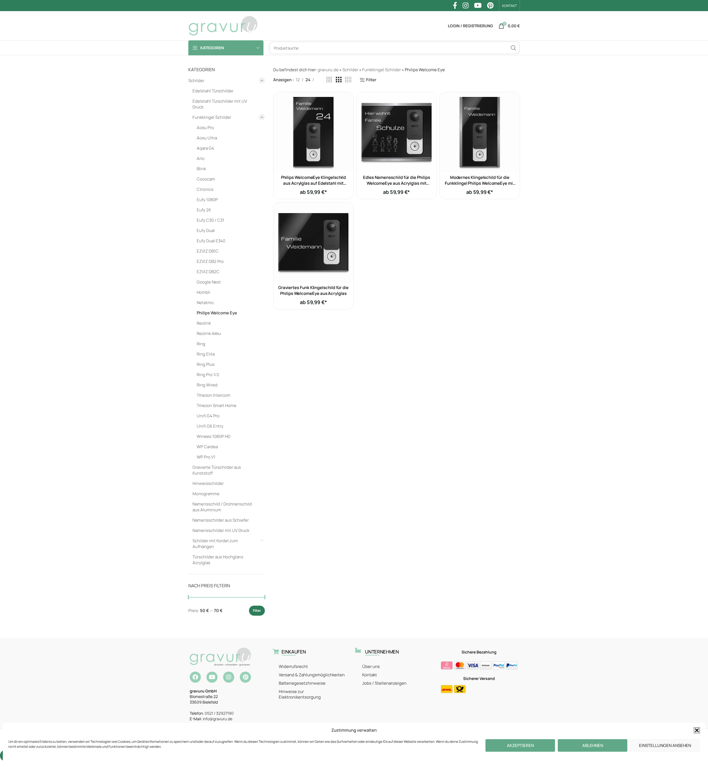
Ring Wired (207, 385)
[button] (697, 730)
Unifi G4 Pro (208, 416)
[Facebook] (195, 677)
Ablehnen (592, 745)
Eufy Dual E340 (211, 241)
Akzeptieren (520, 745)
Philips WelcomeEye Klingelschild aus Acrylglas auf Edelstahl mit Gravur (313, 183)
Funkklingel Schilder (212, 117)
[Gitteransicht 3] (338, 79)
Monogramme (206, 494)
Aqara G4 (205, 148)
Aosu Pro (205, 127)
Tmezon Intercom (213, 395)
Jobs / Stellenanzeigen (384, 683)
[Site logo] (223, 25)
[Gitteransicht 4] (348, 79)
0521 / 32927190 (219, 713)
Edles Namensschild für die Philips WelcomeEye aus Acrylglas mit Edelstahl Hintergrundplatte (396, 183)
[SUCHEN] (513, 47)
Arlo (200, 158)
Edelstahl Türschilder (213, 91)
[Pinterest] (245, 677)
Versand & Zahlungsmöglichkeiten (312, 675)
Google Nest (209, 282)
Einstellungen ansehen (665, 745)
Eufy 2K (204, 210)
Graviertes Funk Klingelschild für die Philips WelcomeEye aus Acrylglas (313, 290)
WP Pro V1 (206, 457)
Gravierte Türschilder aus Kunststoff (217, 470)
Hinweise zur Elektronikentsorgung (300, 694)
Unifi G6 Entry (210, 426)
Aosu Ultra (207, 138)
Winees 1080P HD (213, 436)
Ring (201, 344)
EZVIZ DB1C (208, 251)
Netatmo (205, 302)
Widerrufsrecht (293, 666)
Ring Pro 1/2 (208, 375)
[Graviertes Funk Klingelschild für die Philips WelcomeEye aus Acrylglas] (313, 242)
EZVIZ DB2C (208, 272)
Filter (257, 610)
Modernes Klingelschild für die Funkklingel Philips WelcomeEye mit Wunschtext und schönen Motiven (479, 183)
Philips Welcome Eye (217, 313)
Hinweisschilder (208, 483)
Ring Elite (206, 354)
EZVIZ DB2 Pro (210, 261)
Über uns (371, 666)
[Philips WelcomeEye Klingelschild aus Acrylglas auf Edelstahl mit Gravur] (313, 132)
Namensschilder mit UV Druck (221, 530)
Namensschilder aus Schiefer (221, 520)
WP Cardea (207, 447)
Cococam (206, 179)
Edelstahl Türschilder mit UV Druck (220, 104)
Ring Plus (205, 364)
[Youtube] (212, 677)
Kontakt (369, 675)
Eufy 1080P (207, 200)
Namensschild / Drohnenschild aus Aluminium (222, 507)
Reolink (204, 323)
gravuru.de (328, 70)
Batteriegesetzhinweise (302, 683)
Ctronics (205, 189)
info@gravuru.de (217, 718)
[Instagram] (228, 677)
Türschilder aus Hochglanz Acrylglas (218, 560)
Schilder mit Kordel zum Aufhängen (215, 543)
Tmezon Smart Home (216, 405)
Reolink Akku (209, 333)
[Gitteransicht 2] (329, 79)
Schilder (196, 80)
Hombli (203, 292)
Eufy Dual (206, 230)
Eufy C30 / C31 (210, 220)
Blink (201, 169)
